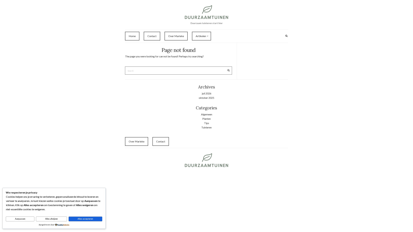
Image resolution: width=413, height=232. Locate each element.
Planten (206, 118)
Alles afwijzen (51, 219)
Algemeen (206, 114)
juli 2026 (206, 93)
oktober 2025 (206, 97)
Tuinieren (206, 127)
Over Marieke (176, 36)
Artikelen (201, 36)
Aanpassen (20, 219)
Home (132, 36)
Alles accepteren (85, 219)
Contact (151, 36)
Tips (206, 123)
